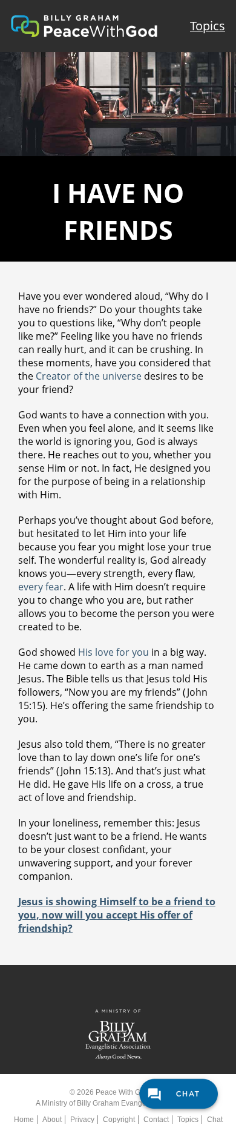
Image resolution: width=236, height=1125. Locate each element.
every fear (41, 586)
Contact (156, 1119)
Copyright (119, 1119)
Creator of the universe (89, 376)
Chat (215, 1119)
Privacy (82, 1119)
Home (24, 1119)
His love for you (113, 652)
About (52, 1119)
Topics (207, 26)
